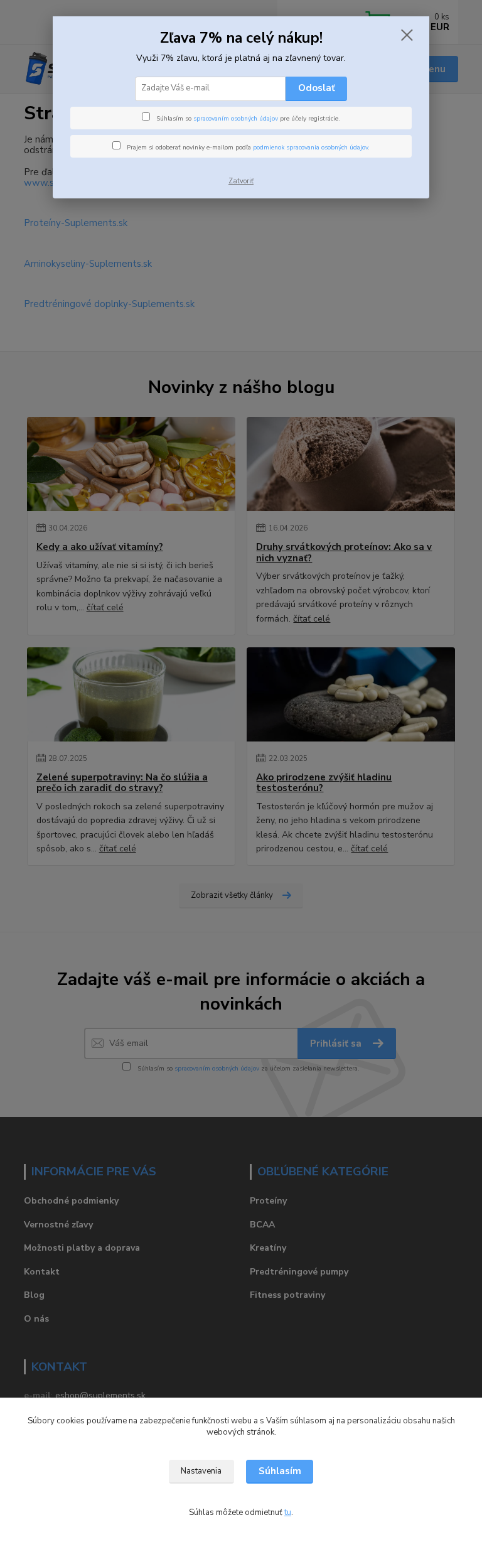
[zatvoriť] (407, 36)
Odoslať (316, 88)
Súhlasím (280, 1471)
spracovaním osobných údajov (235, 118)
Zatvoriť (241, 181)
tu (287, 1512)
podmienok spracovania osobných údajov (310, 147)
